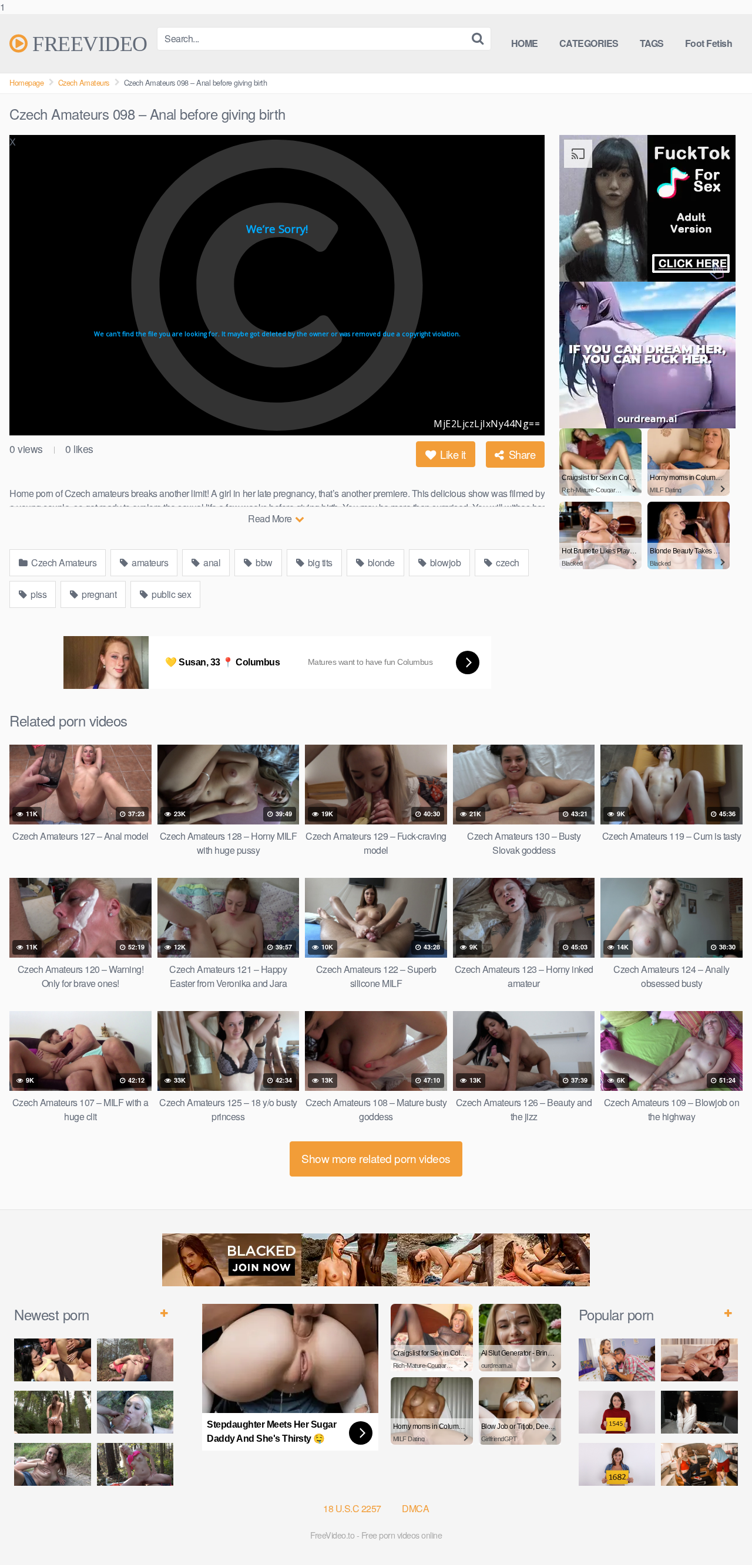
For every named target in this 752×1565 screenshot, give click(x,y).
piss (38, 594)
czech (506, 562)
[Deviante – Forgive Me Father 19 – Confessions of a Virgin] (699, 1412)
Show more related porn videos (376, 1158)
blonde (380, 562)
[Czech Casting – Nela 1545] (617, 1412)
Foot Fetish (709, 43)
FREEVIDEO (87, 43)
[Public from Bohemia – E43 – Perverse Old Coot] (52, 1412)
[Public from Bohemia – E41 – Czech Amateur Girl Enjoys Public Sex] (52, 1464)
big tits (319, 562)
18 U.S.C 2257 (352, 1508)
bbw (263, 562)
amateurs (149, 562)
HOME (524, 43)
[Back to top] (719, 1532)
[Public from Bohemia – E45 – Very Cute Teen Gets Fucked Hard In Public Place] (52, 1359)
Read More (271, 518)
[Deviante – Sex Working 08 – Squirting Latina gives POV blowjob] (699, 1359)
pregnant (98, 594)
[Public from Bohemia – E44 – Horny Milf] (135, 1359)
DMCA (415, 1508)
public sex (171, 594)
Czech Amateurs (83, 82)
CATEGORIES (589, 43)
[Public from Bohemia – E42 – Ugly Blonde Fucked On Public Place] (135, 1412)
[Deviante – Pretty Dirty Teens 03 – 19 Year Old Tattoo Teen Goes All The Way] (617, 1359)
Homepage (26, 82)
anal (211, 562)
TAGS (652, 43)
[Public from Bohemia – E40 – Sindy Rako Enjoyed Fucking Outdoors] (135, 1464)
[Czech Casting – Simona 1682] (617, 1464)
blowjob (444, 562)
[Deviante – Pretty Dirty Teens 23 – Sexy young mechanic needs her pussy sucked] (699, 1464)
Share (520, 454)
